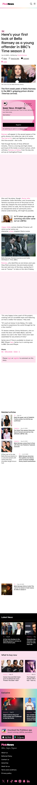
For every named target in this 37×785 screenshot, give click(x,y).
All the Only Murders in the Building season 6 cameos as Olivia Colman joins (12, 640)
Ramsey (4, 134)
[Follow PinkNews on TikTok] (12, 782)
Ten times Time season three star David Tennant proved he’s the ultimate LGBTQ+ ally (24, 432)
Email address (9, 115)
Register (18, 125)
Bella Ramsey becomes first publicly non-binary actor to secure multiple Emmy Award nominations (27, 458)
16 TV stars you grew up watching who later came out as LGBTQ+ (24, 218)
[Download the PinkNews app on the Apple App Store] (6, 737)
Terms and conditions (9, 770)
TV (3, 31)
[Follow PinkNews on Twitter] (3, 782)
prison (11, 231)
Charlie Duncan (22, 55)
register (16, 358)
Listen (5, 61)
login (9, 358)
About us (4, 753)
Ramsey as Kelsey (14, 150)
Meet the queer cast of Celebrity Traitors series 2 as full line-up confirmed (24, 419)
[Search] (31, 4)
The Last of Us (6, 138)
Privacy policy (6, 773)
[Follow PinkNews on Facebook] (7, 782)
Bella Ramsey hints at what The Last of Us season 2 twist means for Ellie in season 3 (24, 587)
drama (16, 351)
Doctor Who (26, 198)
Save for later (15, 58)
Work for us (5, 766)
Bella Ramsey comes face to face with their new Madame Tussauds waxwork (24, 444)
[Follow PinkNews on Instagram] (20, 782)
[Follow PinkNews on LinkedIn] (28, 782)
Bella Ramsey (8, 351)
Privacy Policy (23, 128)
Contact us (5, 759)
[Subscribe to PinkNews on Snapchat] (24, 782)
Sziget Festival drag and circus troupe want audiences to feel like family (12, 716)
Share (5, 58)
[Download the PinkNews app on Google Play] (19, 737)
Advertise (4, 763)
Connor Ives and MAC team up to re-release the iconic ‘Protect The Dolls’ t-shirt (11, 678)
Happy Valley (6, 227)
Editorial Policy (6, 756)
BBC (2, 351)
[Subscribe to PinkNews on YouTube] (16, 782)
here (12, 342)
